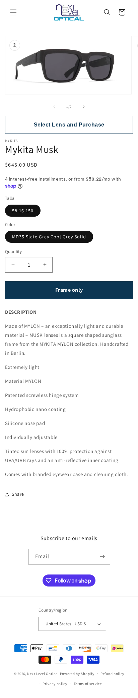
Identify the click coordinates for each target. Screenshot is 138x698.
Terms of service (88, 683)
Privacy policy (55, 683)
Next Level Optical (43, 673)
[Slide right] (83, 106)
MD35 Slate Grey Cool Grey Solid (49, 237)
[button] (13, 12)
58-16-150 (22, 211)
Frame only (69, 289)
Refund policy (112, 673)
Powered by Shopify (77, 673)
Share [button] (18, 494)
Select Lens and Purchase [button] (69, 125)
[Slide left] (54, 106)
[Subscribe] (102, 556)
